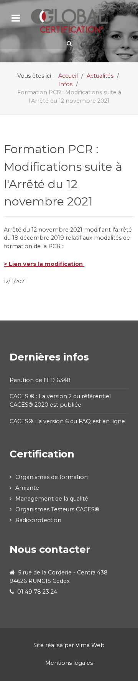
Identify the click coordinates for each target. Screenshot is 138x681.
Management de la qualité (51, 498)
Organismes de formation (51, 477)
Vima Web (90, 645)
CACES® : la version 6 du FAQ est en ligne (68, 421)
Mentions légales (69, 662)
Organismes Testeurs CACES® (57, 509)
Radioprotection (38, 520)
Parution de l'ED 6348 (40, 380)
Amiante (27, 487)
